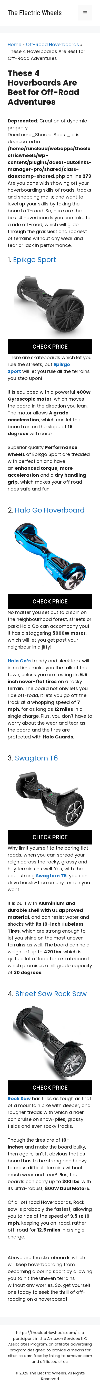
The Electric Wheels (35, 12)
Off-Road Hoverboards (52, 44)
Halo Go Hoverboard (50, 510)
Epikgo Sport (34, 259)
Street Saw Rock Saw (51, 993)
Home (14, 44)
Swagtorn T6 (36, 758)
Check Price (50, 346)
